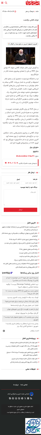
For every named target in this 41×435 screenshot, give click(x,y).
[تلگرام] (17, 163)
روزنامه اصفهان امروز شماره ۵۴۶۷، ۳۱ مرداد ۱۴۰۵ (23, 239)
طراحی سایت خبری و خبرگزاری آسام (18, 394)
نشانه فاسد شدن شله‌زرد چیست (28, 253)
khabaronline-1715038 (25, 156)
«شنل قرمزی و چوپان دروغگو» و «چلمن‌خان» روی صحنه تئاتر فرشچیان (20, 234)
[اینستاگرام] (28, 398)
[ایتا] (19, 398)
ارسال (20, 210)
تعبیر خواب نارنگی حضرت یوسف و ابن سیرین (25, 358)
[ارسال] (8, 163)
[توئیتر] (15, 163)
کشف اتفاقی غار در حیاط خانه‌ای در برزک (26, 260)
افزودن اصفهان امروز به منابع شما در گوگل (23, 44)
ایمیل (18, 179)
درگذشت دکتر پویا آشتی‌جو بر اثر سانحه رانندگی (24, 362)
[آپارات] (13, 398)
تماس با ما (24, 385)
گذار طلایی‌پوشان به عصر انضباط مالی (27, 267)
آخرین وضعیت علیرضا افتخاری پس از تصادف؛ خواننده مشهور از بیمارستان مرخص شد (20, 228)
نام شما (35, 179)
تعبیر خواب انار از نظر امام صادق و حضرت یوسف (24, 342)
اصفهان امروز (20, 409)
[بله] (10, 398)
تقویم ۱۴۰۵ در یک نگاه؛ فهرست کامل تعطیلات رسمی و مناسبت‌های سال (22, 347)
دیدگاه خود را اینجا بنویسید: (28, 187)
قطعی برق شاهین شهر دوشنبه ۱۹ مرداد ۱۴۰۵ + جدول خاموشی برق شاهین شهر (22, 354)
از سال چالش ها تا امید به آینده (28, 256)
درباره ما (16, 385)
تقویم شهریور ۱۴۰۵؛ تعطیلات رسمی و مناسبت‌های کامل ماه (20, 263)
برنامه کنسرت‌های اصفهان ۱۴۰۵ (28, 249)
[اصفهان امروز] (33, 2)
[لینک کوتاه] (11, 163)
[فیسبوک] (13, 163)
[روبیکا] (16, 399)
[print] (5, 163)
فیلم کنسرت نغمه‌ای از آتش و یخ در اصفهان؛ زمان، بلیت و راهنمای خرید (21, 244)
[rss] (31, 398)
